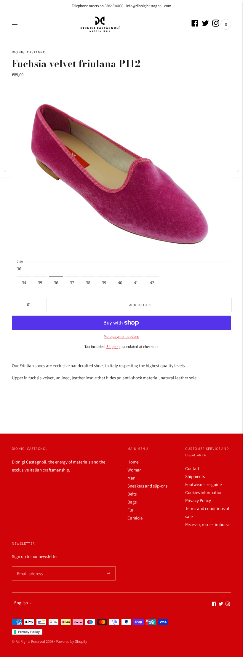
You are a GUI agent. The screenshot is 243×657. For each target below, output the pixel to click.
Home (132, 462)
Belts (132, 494)
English (21, 602)
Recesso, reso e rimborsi (207, 524)
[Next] (237, 171)
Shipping (113, 346)
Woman (134, 470)
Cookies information (204, 492)
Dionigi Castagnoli (30, 52)
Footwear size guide (203, 484)
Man (131, 478)
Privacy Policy (198, 500)
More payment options (121, 336)
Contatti (193, 468)
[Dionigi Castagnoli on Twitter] (205, 25)
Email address (29, 566)
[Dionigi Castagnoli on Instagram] (215, 25)
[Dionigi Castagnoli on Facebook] (195, 25)
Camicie (135, 518)
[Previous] (6, 171)
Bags (132, 502)
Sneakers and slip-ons (147, 486)
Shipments (195, 476)
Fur (130, 510)
